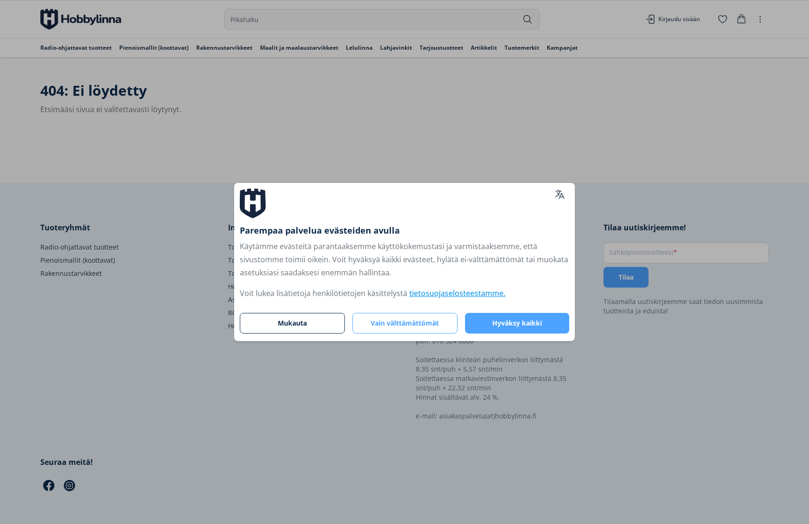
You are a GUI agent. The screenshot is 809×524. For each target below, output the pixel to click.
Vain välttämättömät (405, 323)
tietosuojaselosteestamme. (457, 293)
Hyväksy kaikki (517, 323)
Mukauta (292, 323)
